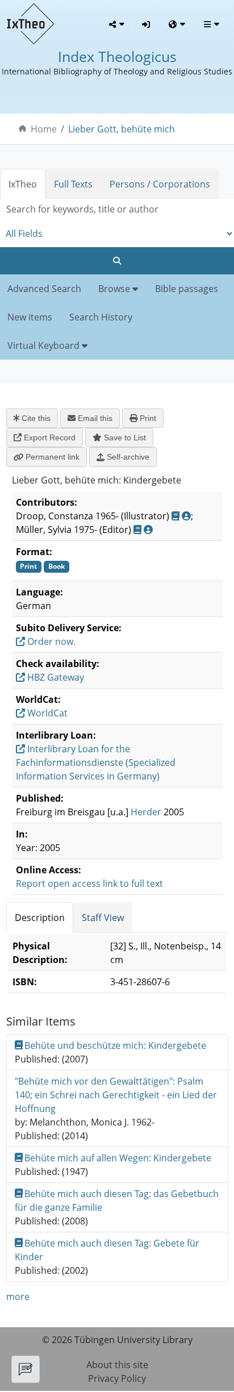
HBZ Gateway (54, 677)
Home (44, 129)
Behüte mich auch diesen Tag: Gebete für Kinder (107, 1250)
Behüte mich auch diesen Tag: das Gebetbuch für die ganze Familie (117, 1200)
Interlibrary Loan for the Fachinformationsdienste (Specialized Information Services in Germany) (96, 762)
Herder (146, 812)
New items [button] (29, 317)
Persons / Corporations (160, 184)
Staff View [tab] (103, 917)
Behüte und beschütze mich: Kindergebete (115, 1045)
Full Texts (73, 184)
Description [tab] (40, 917)
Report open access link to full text (89, 883)
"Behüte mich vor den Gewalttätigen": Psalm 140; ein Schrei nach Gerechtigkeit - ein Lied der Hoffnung (116, 1095)
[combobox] (117, 209)
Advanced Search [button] (44, 288)
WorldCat (46, 713)
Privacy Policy (117, 1378)
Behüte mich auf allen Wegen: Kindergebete (117, 1158)
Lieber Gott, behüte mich (121, 129)
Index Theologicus (117, 56)
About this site (117, 1364)
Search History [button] (100, 317)
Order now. (50, 641)
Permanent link (51, 456)
